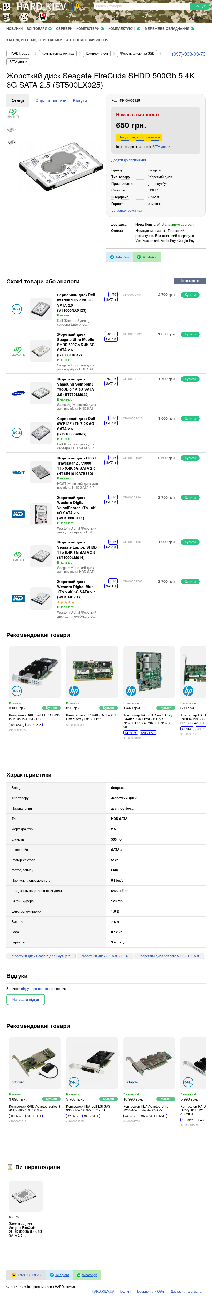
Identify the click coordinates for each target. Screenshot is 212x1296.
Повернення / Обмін (150, 1291)
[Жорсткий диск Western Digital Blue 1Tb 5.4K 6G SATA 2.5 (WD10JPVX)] (41, 598)
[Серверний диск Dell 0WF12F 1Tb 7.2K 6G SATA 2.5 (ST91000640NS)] (41, 433)
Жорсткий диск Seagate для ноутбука (41, 956)
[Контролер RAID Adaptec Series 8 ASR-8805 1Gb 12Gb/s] (35, 1063)
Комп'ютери (87, 28)
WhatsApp (149, 257)
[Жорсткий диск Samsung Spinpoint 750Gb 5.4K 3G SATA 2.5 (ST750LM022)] (41, 393)
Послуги (124, 1291)
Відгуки (80, 100)
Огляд (18, 100)
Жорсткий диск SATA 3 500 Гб (105, 956)
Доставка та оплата (186, 1291)
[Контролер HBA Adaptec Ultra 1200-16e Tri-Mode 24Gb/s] (149, 1063)
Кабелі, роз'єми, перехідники (34, 40)
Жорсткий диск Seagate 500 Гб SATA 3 (169, 956)
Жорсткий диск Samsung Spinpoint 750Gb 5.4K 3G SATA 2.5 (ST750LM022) (75, 386)
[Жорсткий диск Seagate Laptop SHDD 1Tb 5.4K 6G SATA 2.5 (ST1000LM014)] (41, 556)
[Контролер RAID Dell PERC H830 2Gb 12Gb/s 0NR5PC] (35, 672)
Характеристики (51, 100)
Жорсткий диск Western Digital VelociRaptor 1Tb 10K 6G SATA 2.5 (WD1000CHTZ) (76, 508)
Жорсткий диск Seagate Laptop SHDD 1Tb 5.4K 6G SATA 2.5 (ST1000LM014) (77, 549)
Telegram (122, 257)
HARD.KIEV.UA (103, 1291)
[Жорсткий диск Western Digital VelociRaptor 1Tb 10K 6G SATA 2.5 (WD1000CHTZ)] (41, 514)
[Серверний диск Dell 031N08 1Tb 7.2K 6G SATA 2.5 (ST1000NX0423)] (41, 309)
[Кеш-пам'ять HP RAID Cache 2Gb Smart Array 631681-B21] (92, 672)
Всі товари (37, 28)
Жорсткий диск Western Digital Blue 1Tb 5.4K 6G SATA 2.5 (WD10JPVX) (76, 589)
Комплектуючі (122, 28)
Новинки (14, 28)
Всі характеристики (126, 210)
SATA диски (161, 146)
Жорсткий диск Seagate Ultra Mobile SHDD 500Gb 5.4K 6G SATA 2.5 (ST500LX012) (76, 344)
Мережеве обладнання (167, 28)
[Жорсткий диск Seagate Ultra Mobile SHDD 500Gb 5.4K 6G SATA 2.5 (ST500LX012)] (41, 351)
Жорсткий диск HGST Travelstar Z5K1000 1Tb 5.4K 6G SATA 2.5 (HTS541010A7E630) (76, 465)
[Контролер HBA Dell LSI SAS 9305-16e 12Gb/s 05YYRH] (92, 1063)
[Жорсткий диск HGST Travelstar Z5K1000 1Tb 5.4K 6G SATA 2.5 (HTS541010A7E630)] (41, 472)
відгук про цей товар (37, 988)
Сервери (64, 28)
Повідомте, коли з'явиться (139, 137)
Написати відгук (25, 999)
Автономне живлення (87, 40)
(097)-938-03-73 (189, 53)
